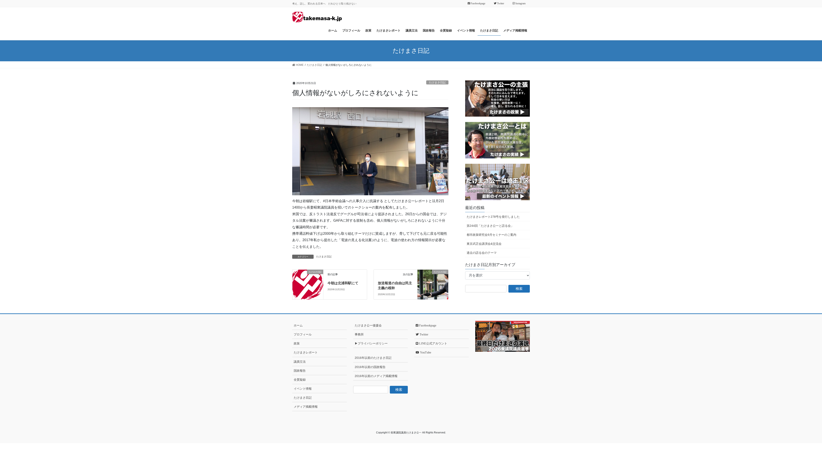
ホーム (298, 325)
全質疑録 (300, 379)
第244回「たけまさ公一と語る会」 (490, 225)
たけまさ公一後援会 (368, 325)
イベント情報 (303, 388)
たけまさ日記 (437, 82)
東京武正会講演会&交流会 (484, 243)
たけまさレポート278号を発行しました (493, 216)
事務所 (359, 334)
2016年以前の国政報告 (370, 367)
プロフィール (303, 334)
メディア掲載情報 (306, 406)
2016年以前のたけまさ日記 (373, 357)
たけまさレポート (306, 352)
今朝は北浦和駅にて (343, 283)
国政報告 (300, 370)
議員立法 (300, 361)
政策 (297, 343)
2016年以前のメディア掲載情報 (376, 376)
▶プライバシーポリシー (371, 343)
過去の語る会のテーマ (482, 252)
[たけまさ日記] (307, 283)
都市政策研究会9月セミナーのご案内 (491, 234)
